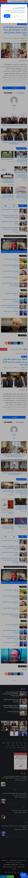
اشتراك (7, 15)
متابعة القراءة (22, 19)
